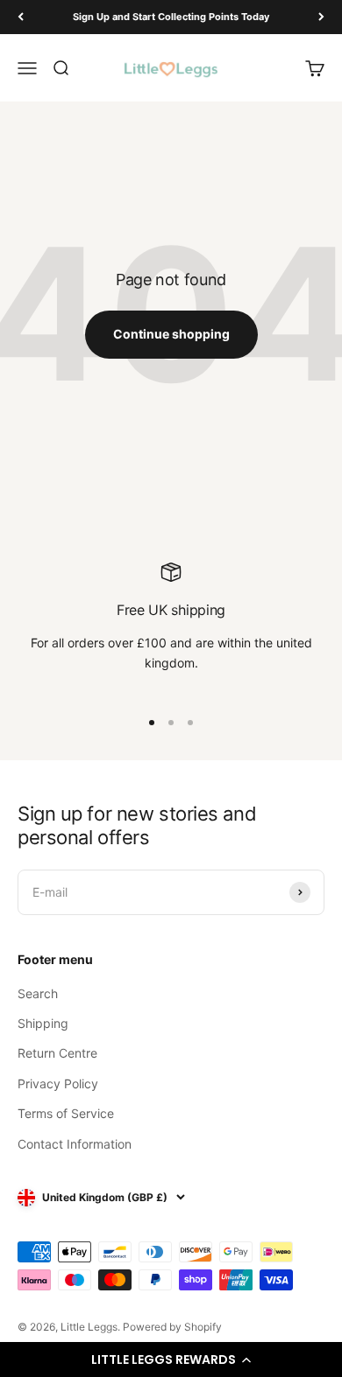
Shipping (43, 1023)
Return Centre (57, 1052)
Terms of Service (66, 1113)
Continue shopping (171, 333)
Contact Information (75, 1143)
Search (38, 993)
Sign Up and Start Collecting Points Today (171, 16)
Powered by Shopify (172, 1326)
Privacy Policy (58, 1083)
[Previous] (21, 17)
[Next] (321, 17)
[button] (171, 1359)
